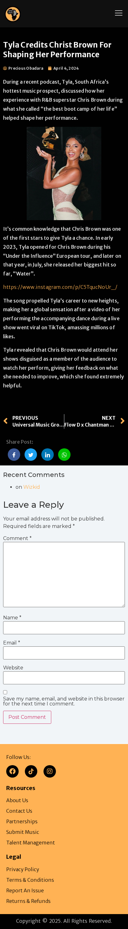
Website (13, 667)
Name (12, 618)
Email (11, 642)
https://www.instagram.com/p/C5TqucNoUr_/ (60, 287)
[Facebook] (12, 771)
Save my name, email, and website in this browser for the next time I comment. (64, 701)
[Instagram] (49, 771)
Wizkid (31, 487)
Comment (17, 538)
